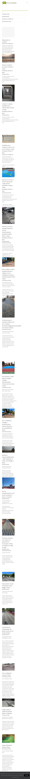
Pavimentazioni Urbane (6, 21)
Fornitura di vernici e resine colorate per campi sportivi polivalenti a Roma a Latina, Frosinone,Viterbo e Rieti (8, 185)
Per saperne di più (15, 777)
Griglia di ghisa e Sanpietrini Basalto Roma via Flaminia (7, 711)
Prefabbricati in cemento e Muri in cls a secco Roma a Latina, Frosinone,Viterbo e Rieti (8, 149)
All (2, 11)
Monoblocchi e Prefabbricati (7, 19)
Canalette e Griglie (5, 14)
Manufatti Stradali (5, 16)
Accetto (26, 775)
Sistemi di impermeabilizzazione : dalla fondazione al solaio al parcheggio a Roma (8, 458)
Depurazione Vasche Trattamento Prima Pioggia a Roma (7, 585)
